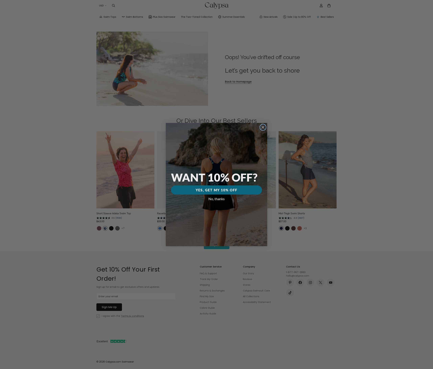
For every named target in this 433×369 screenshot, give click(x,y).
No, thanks (216, 198)
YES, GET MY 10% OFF (216, 190)
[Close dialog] (263, 127)
